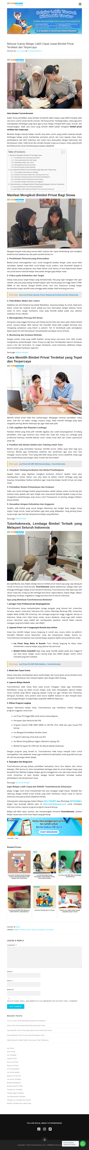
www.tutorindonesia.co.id (54, 804)
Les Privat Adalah (13, 1072)
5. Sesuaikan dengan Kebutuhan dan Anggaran (28, 182)
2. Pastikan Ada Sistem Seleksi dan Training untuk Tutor (31, 175)
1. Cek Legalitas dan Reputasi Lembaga (25, 172)
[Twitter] (50, 1129)
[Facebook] (38, 1129)
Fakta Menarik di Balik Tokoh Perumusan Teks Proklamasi (28, 1040)
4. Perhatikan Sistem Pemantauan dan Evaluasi (28, 179)
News (18, 927)
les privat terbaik (23, 782)
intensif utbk (21, 518)
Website (10, 990)
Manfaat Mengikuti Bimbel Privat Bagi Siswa (26, 155)
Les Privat (10, 1048)
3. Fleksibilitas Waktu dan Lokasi (23, 162)
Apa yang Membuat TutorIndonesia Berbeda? (28, 187)
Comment (12, 945)
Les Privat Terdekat (14, 1079)
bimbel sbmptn (22, 352)
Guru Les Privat (12, 1062)
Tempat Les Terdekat (14, 1090)
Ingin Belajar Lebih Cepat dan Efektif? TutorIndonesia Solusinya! (33, 189)
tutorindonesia (35, 51)
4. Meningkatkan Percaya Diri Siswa (24, 165)
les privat (49, 930)
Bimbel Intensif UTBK (14, 1086)
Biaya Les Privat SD (14, 1076)
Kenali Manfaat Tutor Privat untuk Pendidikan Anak (25, 1035)
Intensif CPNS (12, 1058)
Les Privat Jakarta (13, 1069)
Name (10, 972)
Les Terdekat (11, 1055)
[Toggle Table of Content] (61, 152)
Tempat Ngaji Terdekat (15, 1093)
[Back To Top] (44, 1140)
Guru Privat (11, 1052)
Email (10, 981)
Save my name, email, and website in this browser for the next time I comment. (42, 1001)
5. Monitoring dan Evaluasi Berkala (24, 167)
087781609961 (75, 801)
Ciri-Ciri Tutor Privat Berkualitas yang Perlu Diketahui (26, 1021)
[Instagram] (44, 1129)
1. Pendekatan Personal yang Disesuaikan (26, 158)
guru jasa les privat (35, 930)
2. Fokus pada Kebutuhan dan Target (25, 160)
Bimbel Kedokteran (14, 1083)
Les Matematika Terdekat (16, 1096)
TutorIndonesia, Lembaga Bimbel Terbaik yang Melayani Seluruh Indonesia (37, 184)
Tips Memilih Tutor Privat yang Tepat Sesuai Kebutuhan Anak (29, 1030)
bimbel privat (19, 930)
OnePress (50, 1145)
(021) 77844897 (50, 801)
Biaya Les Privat (12, 1065)
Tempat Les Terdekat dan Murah (19, 1100)
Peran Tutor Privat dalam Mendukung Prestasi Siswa (26, 1025)
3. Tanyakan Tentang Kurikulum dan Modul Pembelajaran (31, 177)
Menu (80, 4)
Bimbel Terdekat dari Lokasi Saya (19, 1103)
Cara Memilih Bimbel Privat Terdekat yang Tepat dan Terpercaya (33, 170)
